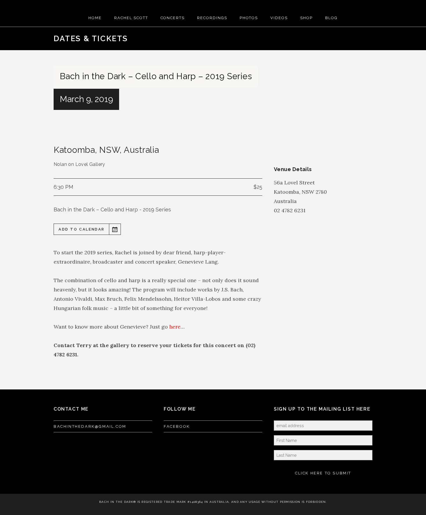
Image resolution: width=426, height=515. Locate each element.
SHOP (306, 18)
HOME (95, 18)
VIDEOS (279, 18)
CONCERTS (173, 18)
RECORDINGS (212, 18)
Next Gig (366, 38)
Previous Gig (347, 38)
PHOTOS (249, 18)
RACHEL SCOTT (131, 18)
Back (357, 38)
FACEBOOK (177, 426)
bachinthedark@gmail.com (90, 426)
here (175, 326)
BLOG (331, 18)
